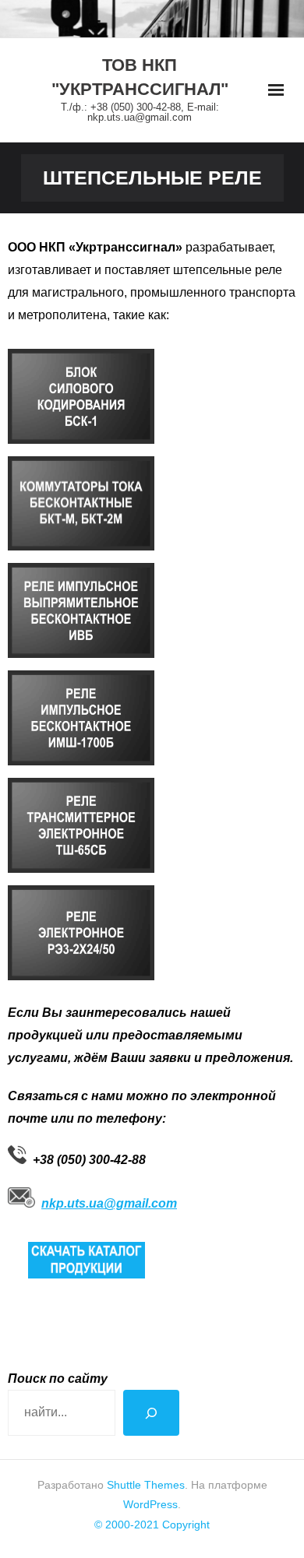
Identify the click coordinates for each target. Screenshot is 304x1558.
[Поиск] (151, 1413)
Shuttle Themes (146, 1485)
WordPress (150, 1504)
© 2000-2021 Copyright (152, 1524)
